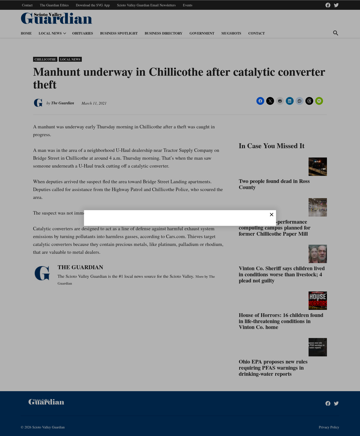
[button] (180, 218)
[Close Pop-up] (271, 214)
